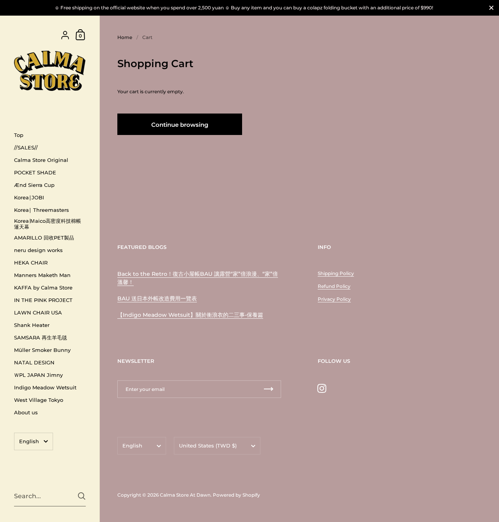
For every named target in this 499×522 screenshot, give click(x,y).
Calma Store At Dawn (185, 495)
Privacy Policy (334, 299)
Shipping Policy (336, 273)
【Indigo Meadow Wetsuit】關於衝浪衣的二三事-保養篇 (190, 314)
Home (124, 37)
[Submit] (82, 496)
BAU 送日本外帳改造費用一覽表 (157, 298)
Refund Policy (334, 286)
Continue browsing (179, 124)
